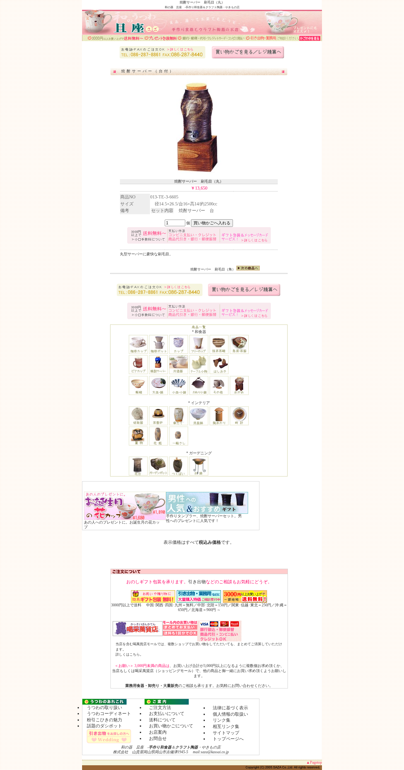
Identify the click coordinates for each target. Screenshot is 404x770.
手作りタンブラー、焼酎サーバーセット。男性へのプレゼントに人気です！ (204, 518)
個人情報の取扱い (228, 714)
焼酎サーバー (200, 269)
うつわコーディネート (106, 713)
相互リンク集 (223, 726)
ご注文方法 (158, 707)
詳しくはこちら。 (129, 654)
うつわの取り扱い (102, 707)
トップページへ (228, 739)
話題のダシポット (102, 726)
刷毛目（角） (225, 269)
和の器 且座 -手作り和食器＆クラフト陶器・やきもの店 (202, 7)
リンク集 (219, 720)
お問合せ (156, 738)
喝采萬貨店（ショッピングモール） (165, 671)
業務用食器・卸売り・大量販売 (151, 685)
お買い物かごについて (169, 726)
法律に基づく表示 (228, 708)
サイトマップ (223, 733)
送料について (160, 720)
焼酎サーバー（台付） (148, 71)
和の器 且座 (132, 747)
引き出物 (197, 581)
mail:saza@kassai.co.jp (211, 752)
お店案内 (156, 732)
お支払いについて (164, 713)
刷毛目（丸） (214, 2)
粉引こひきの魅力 (102, 720)
